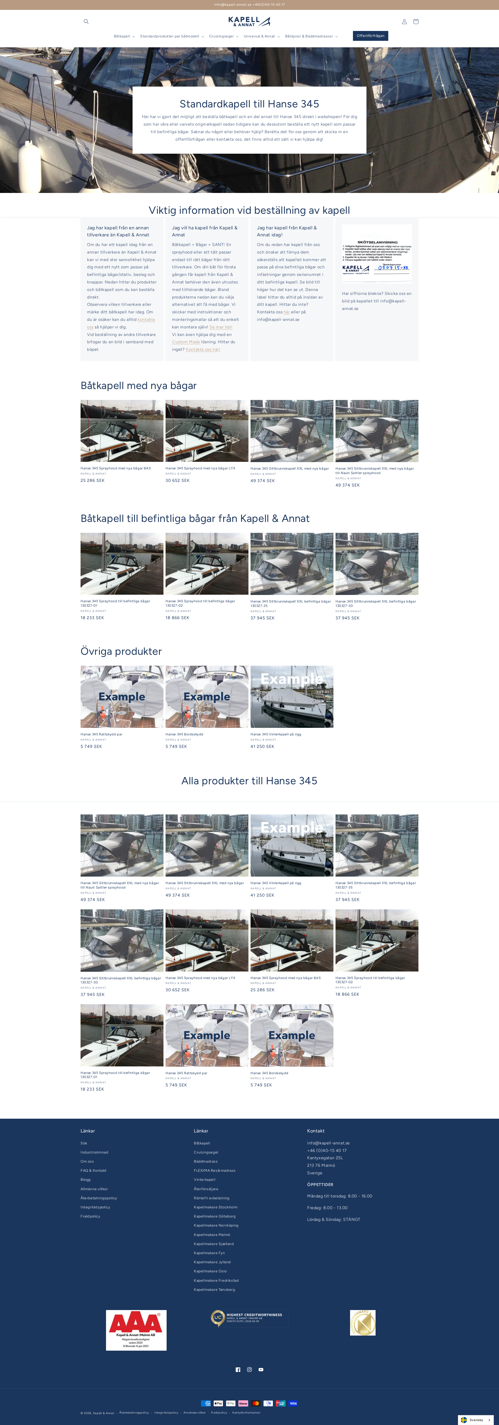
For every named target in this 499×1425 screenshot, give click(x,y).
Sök (84, 1143)
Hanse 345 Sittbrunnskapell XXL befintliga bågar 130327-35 (291, 603)
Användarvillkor (194, 1412)
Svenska (476, 1420)
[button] (86, 21)
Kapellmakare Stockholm (216, 1207)
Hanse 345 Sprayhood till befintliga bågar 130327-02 (200, 603)
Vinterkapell (204, 1179)
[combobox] (476, 1420)
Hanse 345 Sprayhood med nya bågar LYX (200, 468)
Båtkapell (202, 1143)
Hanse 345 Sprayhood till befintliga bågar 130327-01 (115, 603)
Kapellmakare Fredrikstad (216, 1280)
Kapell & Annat (103, 1413)
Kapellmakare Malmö (212, 1235)
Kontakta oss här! (203, 349)
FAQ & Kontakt (94, 1170)
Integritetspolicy (95, 1207)
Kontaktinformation (246, 1412)
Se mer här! (221, 327)
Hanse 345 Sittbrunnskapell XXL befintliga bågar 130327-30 (376, 603)
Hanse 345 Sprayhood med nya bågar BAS (116, 468)
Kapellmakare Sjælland (214, 1244)
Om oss (87, 1161)
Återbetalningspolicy (99, 1198)
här (287, 311)
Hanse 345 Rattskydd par (101, 734)
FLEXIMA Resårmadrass (215, 1170)
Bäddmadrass (206, 1161)
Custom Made (186, 341)
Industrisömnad (94, 1152)
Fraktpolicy (90, 1216)
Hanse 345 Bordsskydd (184, 734)
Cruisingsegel (206, 1152)
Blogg (86, 1179)
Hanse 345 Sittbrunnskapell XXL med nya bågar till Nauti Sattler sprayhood (375, 471)
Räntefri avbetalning (211, 1198)
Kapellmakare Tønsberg (214, 1289)
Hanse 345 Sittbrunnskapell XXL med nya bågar (290, 468)
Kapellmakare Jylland (212, 1262)
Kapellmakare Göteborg (215, 1216)
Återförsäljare (206, 1189)
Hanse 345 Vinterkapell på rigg (276, 734)
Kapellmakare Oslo (210, 1271)
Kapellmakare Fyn (209, 1253)
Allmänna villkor (94, 1189)
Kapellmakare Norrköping (216, 1225)
